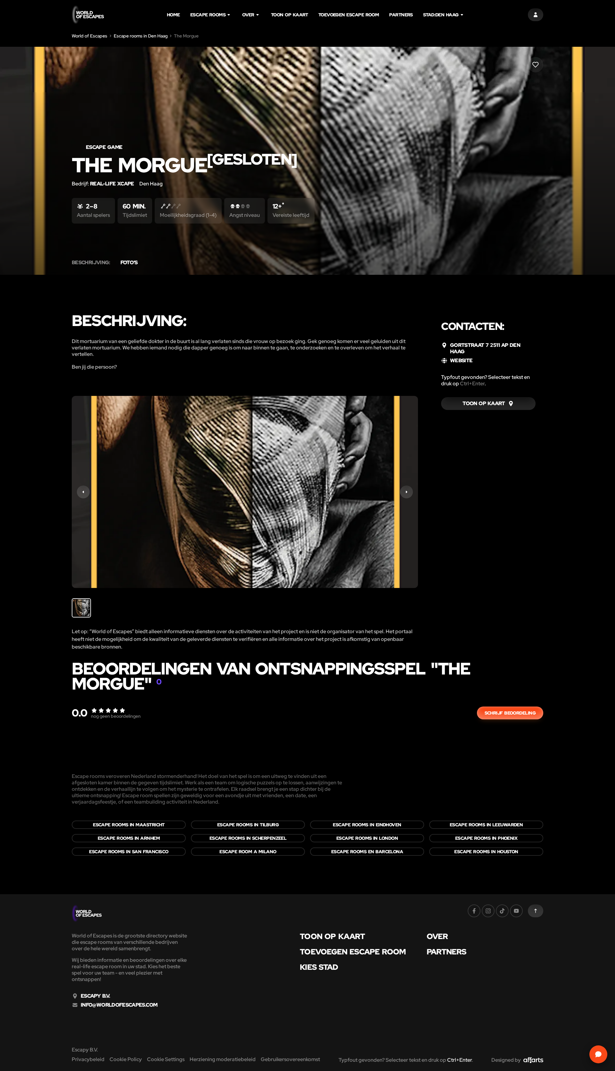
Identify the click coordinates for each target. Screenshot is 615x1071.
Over (248, 15)
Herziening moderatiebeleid (223, 1059)
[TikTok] (502, 910)
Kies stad (319, 967)
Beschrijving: (91, 262)
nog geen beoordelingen (116, 716)
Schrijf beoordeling (510, 713)
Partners (401, 14)
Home (173, 14)
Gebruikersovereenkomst (290, 1059)
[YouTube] (516, 910)
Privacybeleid (88, 1059)
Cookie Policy (126, 1059)
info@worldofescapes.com (119, 1005)
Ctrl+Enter (472, 383)
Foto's (129, 262)
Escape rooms (208, 15)
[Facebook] (474, 910)
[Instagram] (488, 910)
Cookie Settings (165, 1059)
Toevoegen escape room (348, 14)
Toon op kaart (289, 14)
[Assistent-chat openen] (598, 1054)
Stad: (441, 15)
